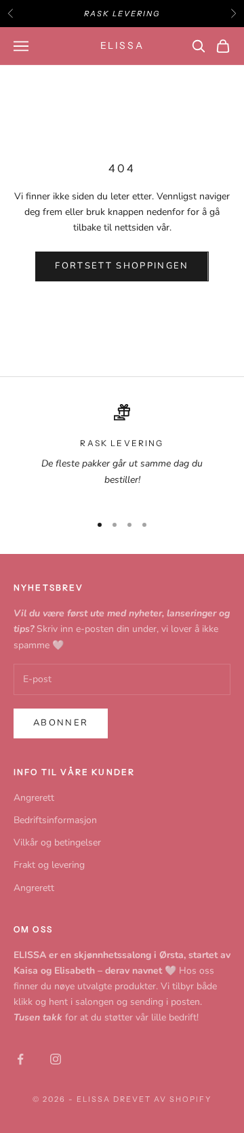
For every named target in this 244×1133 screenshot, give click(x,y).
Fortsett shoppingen (121, 266)
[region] (122, 452)
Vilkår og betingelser (57, 842)
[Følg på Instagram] (55, 1059)
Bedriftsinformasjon (55, 820)
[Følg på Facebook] (20, 1059)
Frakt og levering (49, 864)
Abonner (60, 723)
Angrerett (34, 797)
